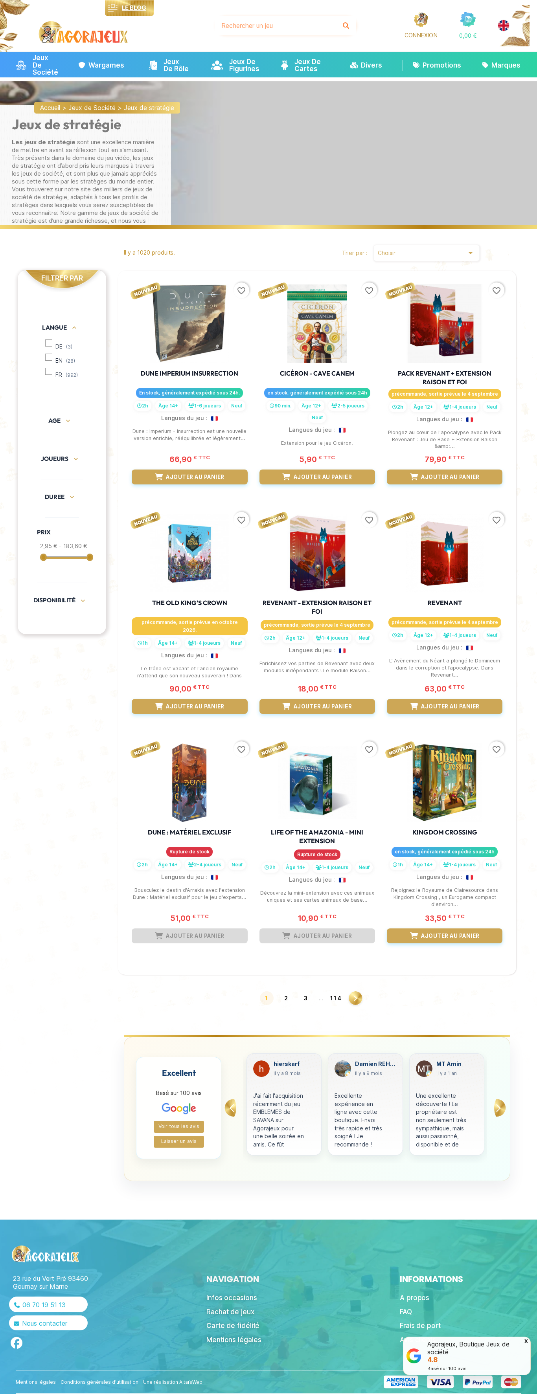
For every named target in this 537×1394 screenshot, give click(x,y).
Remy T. (447, 1064)
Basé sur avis (447, 1368)
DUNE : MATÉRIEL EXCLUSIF (189, 832)
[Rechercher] (346, 25)
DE (63, 346)
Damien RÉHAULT (294, 1064)
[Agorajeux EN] (503, 25)
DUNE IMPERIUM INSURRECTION (189, 373)
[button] (468, 35)
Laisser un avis (179, 1141)
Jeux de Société (92, 108)
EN (65, 361)
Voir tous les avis (178, 1126)
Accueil (50, 108)
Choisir (426, 253)
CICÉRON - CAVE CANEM (317, 373)
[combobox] (275, 25)
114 (336, 998)
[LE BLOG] (113, 8)
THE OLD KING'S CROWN (189, 603)
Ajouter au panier (195, 477)
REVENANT (445, 603)
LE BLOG (134, 7)
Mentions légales (36, 1382)
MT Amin (367, 1064)
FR (66, 375)
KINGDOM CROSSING (444, 832)
